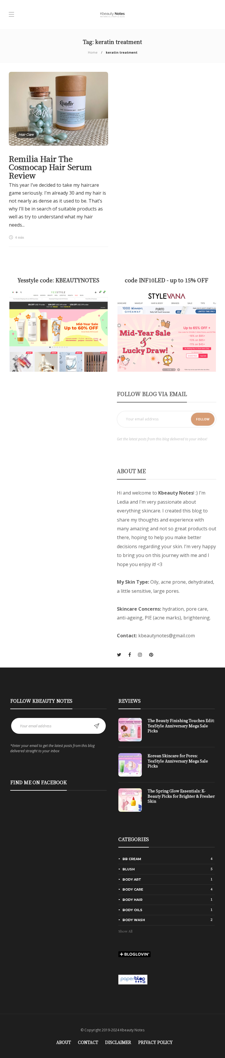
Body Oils (167, 909)
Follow (202, 419)
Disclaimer (118, 1042)
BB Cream (167, 858)
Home (93, 52)
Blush (167, 869)
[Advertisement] (58, 430)
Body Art (167, 879)
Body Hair (167, 899)
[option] (166, 768)
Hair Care (26, 135)
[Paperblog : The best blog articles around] (132, 979)
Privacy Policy (155, 1042)
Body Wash (167, 919)
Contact (88, 1042)
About (63, 1042)
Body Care (167, 889)
